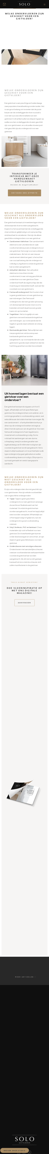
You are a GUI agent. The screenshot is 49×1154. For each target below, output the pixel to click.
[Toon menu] (44, 4)
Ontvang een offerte (24, 193)
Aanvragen (24, 602)
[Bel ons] (5, 4)
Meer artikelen (24, 977)
